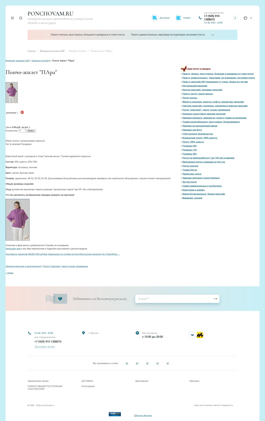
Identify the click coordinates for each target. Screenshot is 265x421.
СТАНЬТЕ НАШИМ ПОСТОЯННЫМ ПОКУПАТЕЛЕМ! (45, 387)
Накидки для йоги (41, 60)
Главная (31, 50)
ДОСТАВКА (87, 381)
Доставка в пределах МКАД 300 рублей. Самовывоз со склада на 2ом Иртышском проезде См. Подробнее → (63, 254)
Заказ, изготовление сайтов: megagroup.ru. (213, 405)
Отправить (215, 299)
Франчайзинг (142, 381)
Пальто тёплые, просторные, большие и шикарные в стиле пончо (88, 34)
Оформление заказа (38, 381)
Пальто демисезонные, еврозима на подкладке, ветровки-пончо (168, 34)
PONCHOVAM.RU (50, 13)
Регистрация (88, 386)
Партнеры (194, 381)
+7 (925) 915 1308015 (211, 17)
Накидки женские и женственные (23, 266)
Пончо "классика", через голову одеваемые (65, 266)
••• (212, 35)
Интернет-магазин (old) (52, 50)
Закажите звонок (45, 346)
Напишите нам (13, 248)
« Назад (9, 273)
